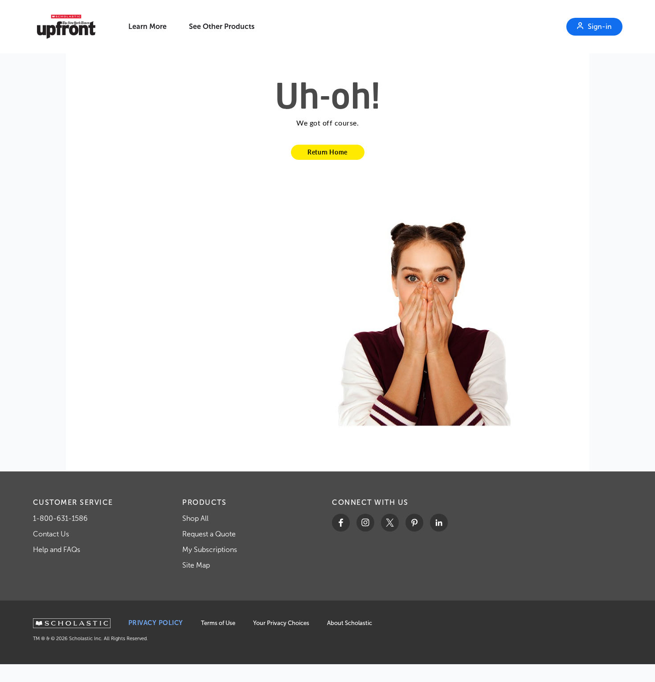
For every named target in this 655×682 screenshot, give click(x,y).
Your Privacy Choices (281, 623)
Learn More (147, 26)
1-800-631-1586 (60, 518)
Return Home (327, 152)
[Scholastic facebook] (341, 523)
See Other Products (221, 26)
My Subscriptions (209, 549)
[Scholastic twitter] (390, 523)
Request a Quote (209, 534)
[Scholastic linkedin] (439, 523)
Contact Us (51, 534)
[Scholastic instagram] (365, 523)
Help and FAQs (56, 549)
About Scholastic (349, 623)
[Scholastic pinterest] (414, 523)
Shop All (195, 518)
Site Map (196, 565)
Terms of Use (218, 623)
